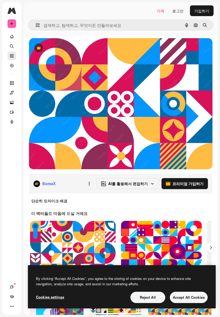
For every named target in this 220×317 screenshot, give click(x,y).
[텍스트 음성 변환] (12, 121)
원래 (60, 48)
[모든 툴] (12, 83)
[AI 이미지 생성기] (12, 102)
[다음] (211, 248)
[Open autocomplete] (35, 25)
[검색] (12, 46)
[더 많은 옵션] (89, 183)
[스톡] (12, 56)
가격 (160, 10)
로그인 (178, 10)
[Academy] (12, 296)
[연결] (12, 287)
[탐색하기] (12, 65)
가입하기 (201, 10)
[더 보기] (12, 306)
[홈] (12, 36)
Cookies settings (50, 297)
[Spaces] (12, 92)
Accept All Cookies (189, 297)
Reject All (148, 297)
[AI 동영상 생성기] (12, 112)
